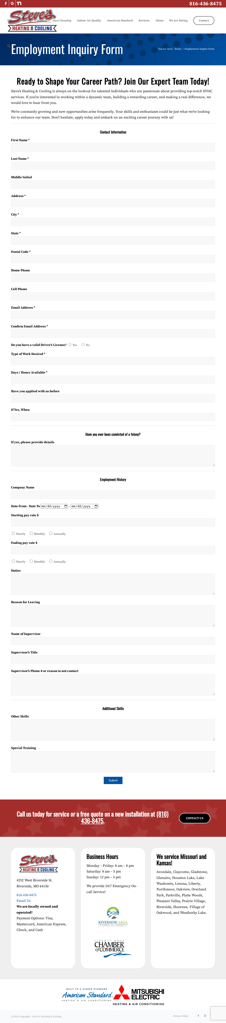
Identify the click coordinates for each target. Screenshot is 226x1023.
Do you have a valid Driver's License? (39, 345)
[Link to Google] (12, 3)
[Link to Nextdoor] (19, 3)
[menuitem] (11, 20)
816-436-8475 (205, 3)
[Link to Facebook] (5, 3)
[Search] (8, 46)
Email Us (24, 901)
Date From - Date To (26, 506)
